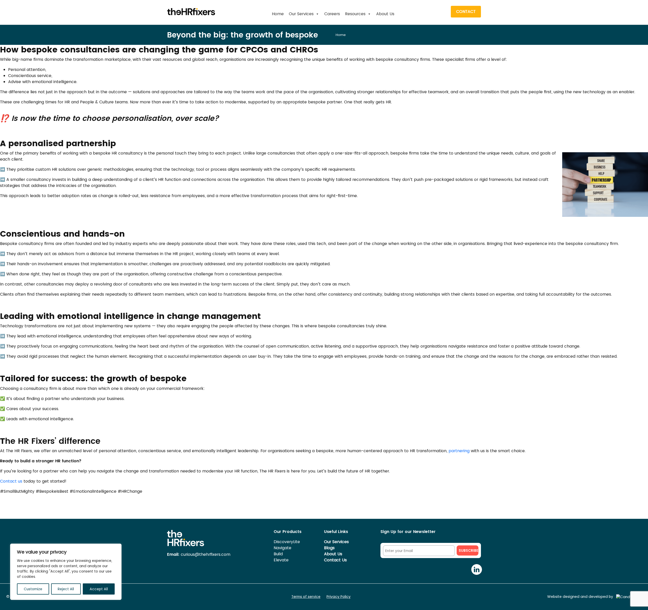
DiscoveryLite (287, 542)
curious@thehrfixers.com (198, 554)
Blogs (329, 548)
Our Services (301, 14)
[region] (66, 572)
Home (278, 14)
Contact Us (335, 560)
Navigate (282, 548)
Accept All (99, 589)
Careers (332, 14)
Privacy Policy (339, 596)
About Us (385, 14)
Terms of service (305, 596)
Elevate (281, 560)
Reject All (66, 589)
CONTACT (466, 11)
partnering (459, 451)
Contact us (12, 481)
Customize (33, 589)
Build (278, 554)
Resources (355, 14)
